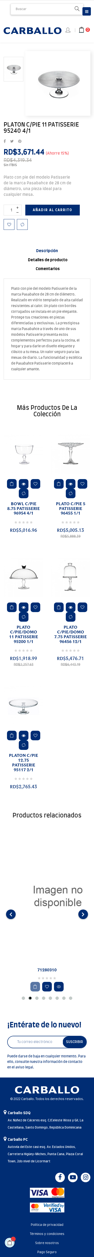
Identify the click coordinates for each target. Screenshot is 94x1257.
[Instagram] (85, 1177)
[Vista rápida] (23, 484)
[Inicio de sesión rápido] (68, 30)
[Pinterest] (19, 141)
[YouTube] (73, 1177)
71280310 (47, 970)
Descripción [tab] (47, 251)
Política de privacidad (47, 1225)
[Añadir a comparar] (22, 224)
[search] (77, 9)
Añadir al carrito (52, 210)
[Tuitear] (12, 141)
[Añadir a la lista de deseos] (9, 224)
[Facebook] (60, 1177)
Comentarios (48, 269)
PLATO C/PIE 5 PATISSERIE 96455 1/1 (70, 509)
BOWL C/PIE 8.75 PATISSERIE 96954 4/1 (23, 509)
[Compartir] (5, 141)
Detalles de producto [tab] (47, 260)
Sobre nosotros (47, 1243)
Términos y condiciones (47, 1234)
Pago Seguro (47, 1252)
